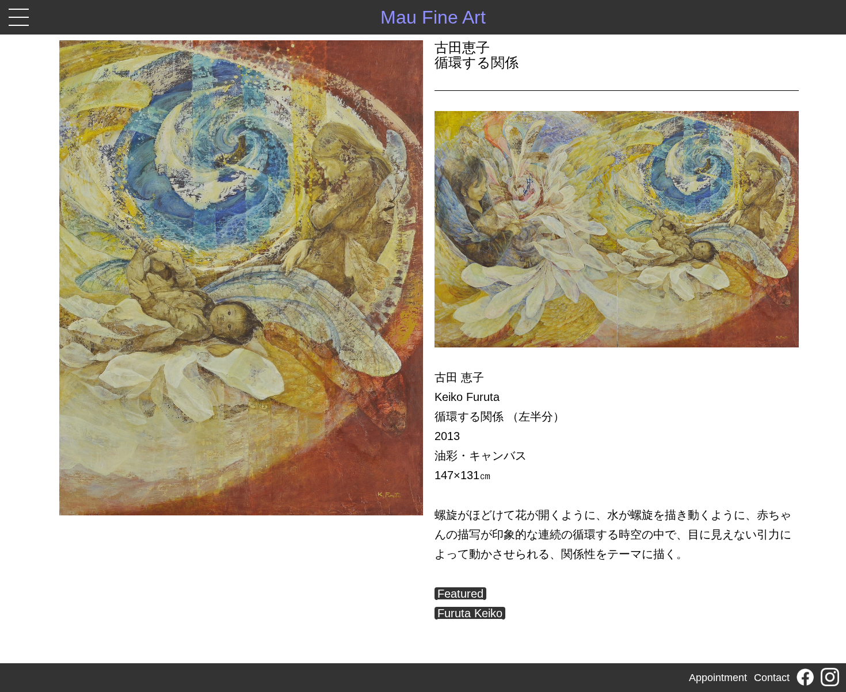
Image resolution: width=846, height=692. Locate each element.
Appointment (718, 677)
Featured (460, 593)
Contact (772, 677)
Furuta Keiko (469, 613)
